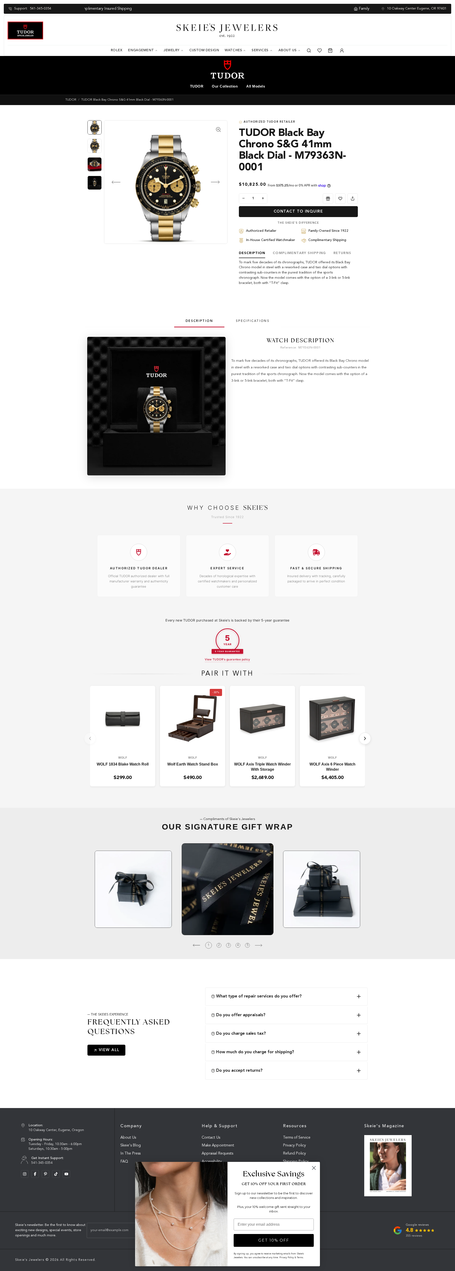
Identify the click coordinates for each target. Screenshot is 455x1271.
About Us (128, 1138)
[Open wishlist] (319, 50)
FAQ (124, 1162)
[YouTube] (66, 1174)
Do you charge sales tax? (241, 1033)
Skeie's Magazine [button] (384, 1126)
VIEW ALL (109, 1050)
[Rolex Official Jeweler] (429, 30)
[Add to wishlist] (340, 198)
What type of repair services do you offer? (259, 996)
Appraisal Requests (217, 1153)
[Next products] (365, 738)
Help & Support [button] (220, 1126)
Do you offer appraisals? (240, 1015)
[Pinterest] (45, 1174)
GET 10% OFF (273, 1240)
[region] (95, 157)
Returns (342, 253)
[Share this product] (352, 198)
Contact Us (211, 1138)
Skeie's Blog (130, 1145)
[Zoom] (166, 182)
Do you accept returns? (239, 1070)
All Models (255, 86)
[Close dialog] (314, 1168)
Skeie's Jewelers (29, 1260)
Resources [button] (295, 1126)
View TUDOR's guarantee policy (227, 659)
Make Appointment (218, 1145)
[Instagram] (24, 1174)
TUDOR (197, 86)
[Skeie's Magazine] (388, 1166)
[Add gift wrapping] (328, 198)
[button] (112, 182)
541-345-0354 (40, 8)
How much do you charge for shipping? (255, 1052)
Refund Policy (294, 1153)
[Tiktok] (56, 1174)
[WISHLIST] (340, 198)
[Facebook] (35, 1174)
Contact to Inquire (298, 211)
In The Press (130, 1153)
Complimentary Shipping (299, 253)
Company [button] (131, 1126)
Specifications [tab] (252, 321)
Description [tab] (199, 321)
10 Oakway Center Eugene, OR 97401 (416, 8)
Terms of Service (296, 1138)
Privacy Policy (294, 1145)
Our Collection (225, 86)
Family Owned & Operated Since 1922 (230, 9)
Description (252, 253)
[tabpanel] (300, 360)
